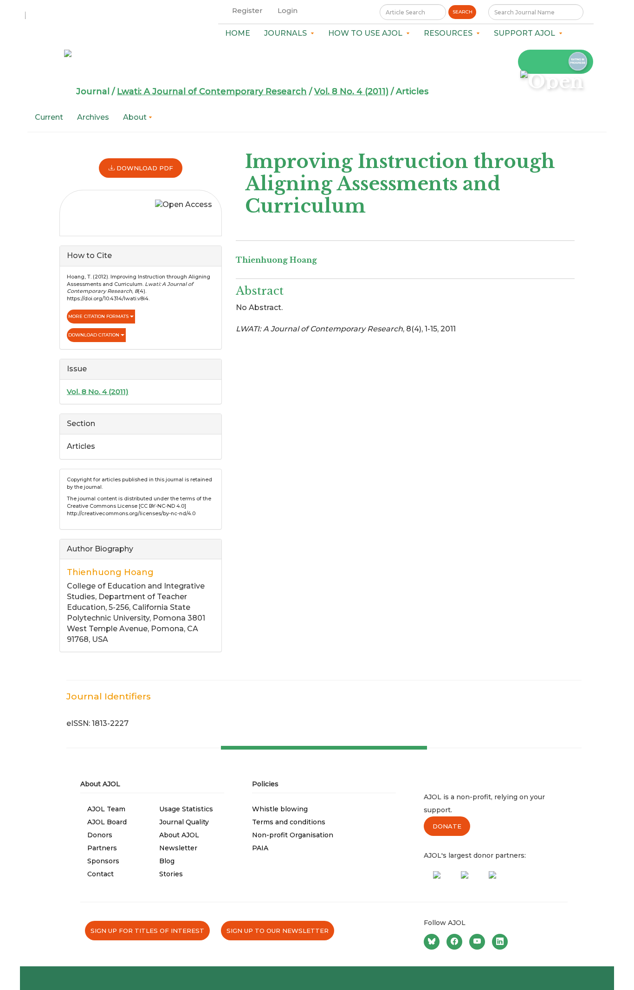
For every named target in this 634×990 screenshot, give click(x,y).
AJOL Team (106, 809)
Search (462, 12)
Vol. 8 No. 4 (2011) (351, 91)
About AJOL (179, 835)
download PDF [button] (144, 168)
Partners (102, 848)
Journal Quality (184, 822)
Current (49, 117)
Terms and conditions (288, 822)
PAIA (260, 848)
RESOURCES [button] (450, 33)
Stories (171, 874)
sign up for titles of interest (147, 930)
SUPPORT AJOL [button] (526, 33)
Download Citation (94, 335)
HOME (237, 33)
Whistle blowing (280, 809)
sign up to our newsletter (277, 930)
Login (288, 10)
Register (247, 10)
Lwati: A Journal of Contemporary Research (212, 91)
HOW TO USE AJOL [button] (367, 33)
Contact (100, 874)
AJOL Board (107, 822)
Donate (447, 826)
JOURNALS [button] (287, 33)
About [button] (136, 117)
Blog (167, 861)
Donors (99, 835)
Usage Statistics (186, 809)
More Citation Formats (99, 316)
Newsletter (178, 848)
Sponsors (103, 861)
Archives (93, 117)
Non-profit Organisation (292, 835)
